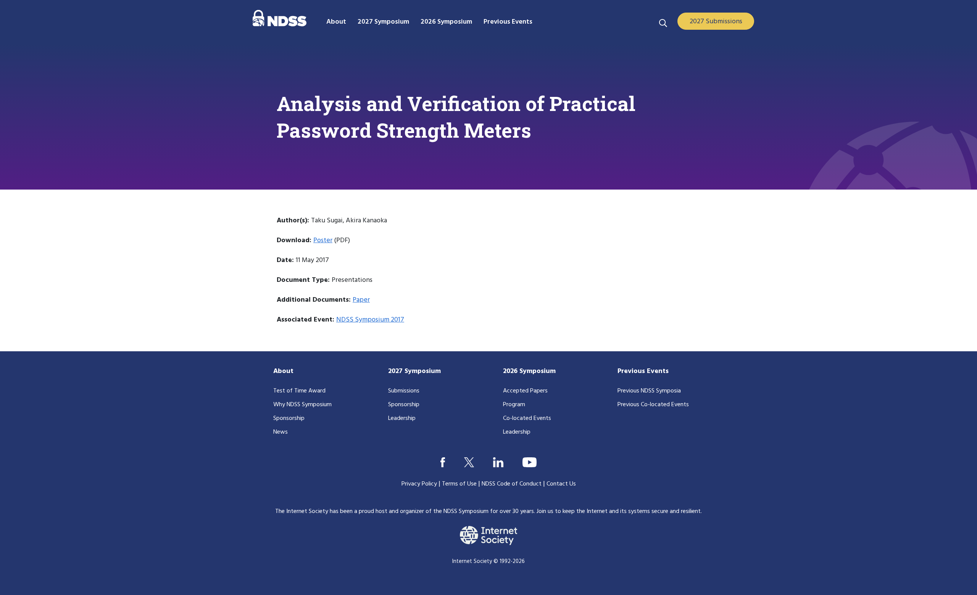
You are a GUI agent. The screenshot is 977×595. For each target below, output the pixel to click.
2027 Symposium (414, 371)
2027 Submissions (716, 21)
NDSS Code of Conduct (512, 484)
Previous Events (643, 371)
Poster (322, 240)
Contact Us (561, 484)
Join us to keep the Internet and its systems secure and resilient (619, 511)
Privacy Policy (419, 484)
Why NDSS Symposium (302, 405)
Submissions (403, 391)
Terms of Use (459, 484)
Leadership (402, 418)
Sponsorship (289, 418)
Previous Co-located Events (653, 405)
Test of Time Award (299, 391)
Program (514, 405)
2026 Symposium (529, 371)
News (280, 432)
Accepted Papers (525, 391)
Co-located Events (527, 418)
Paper (361, 300)
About (283, 371)
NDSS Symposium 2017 (370, 319)
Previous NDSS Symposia (649, 391)
